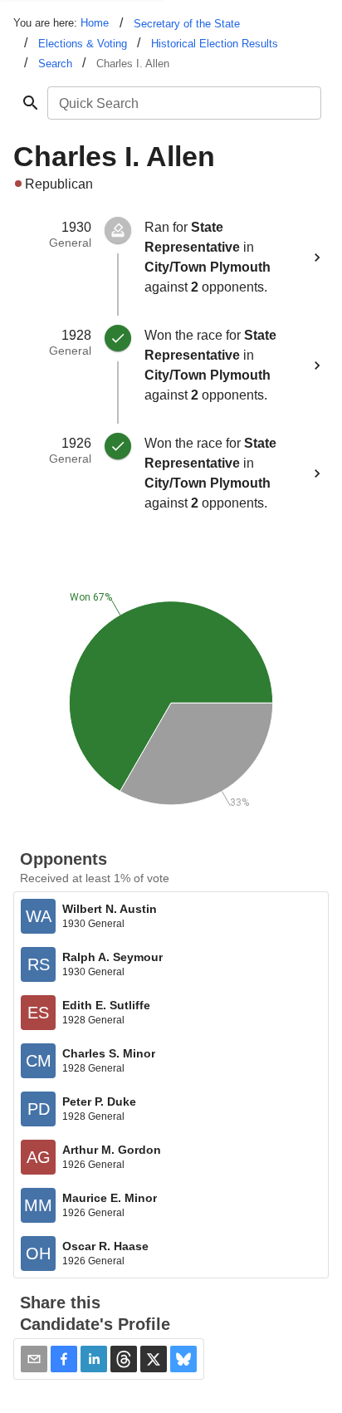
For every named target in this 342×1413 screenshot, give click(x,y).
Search (55, 63)
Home (95, 23)
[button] (64, 1359)
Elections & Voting (82, 43)
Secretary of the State (187, 23)
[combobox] (183, 103)
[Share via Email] (34, 1359)
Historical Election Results (214, 43)
